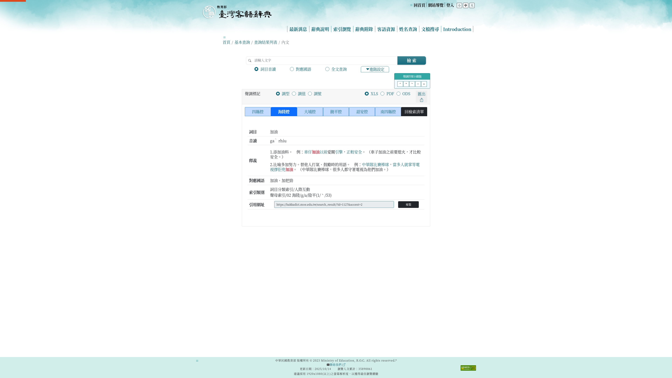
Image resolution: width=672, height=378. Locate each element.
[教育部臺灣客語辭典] (236, 10)
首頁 (226, 42)
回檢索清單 (414, 111)
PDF (390, 93)
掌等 (412, 164)
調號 (317, 93)
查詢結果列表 (265, 42)
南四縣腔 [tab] (388, 111)
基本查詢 (242, 42)
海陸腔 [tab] (284, 111)
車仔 (308, 152)
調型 (285, 93)
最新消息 (298, 29)
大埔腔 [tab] (310, 111)
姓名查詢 (408, 29)
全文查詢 (339, 69)
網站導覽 (435, 5)
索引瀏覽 (342, 29)
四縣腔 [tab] (258, 111)
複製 (408, 204)
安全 (358, 152)
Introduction (457, 29)
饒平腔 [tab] (336, 111)
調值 (302, 93)
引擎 (339, 152)
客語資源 (386, 29)
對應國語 (303, 69)
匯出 (421, 93)
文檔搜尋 (430, 29)
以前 (323, 152)
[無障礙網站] (468, 367)
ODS (406, 93)
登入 (450, 5)
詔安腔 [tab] (362, 111)
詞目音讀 (268, 69)
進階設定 (376, 69)
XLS (374, 93)
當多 (396, 164)
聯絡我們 (336, 365)
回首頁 (419, 5)
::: (411, 5)
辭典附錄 (364, 29)
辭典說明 (320, 29)
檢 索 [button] (411, 60)
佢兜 (281, 169)
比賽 (377, 164)
